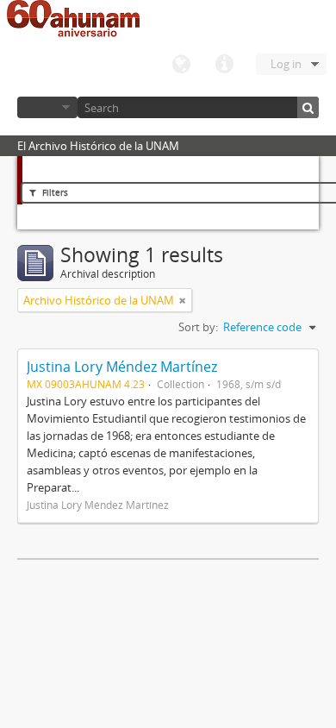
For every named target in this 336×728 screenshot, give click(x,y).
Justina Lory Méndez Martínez (122, 366)
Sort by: (198, 327)
